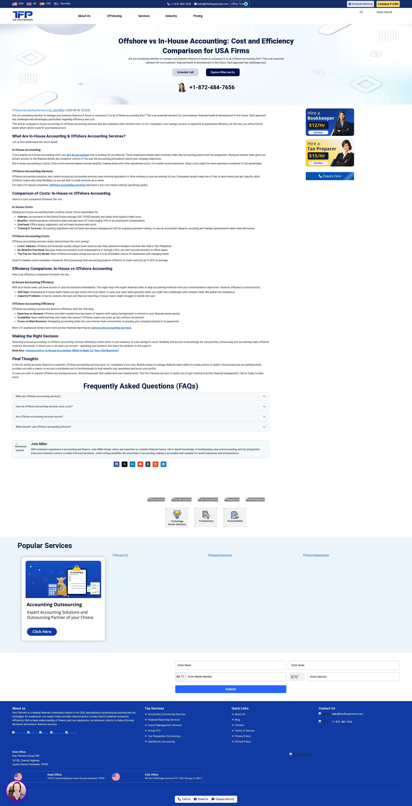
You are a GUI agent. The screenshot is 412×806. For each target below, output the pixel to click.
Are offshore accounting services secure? (39, 416)
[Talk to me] (16, 790)
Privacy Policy (243, 736)
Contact (239, 725)
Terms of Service (244, 730)
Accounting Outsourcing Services (167, 714)
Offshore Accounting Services (29, 110)
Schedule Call (185, 72)
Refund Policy (243, 741)
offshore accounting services (67, 185)
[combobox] (181, 676)
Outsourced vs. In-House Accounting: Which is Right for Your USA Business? (72, 350)
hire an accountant (77, 154)
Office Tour (238, 3)
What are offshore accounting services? (38, 396)
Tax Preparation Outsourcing (164, 736)
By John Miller (57, 110)
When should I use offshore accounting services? (43, 426)
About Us (240, 714)
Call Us (186, 799)
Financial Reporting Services (164, 719)
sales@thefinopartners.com (213, 3)
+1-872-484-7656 (180, 3)
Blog (237, 719)
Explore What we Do (223, 72)
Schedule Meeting (361, 3)
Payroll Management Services (165, 725)
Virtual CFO (154, 730)
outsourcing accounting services (111, 327)
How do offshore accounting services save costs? (44, 406)
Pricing (198, 16)
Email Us (203, 799)
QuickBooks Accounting (161, 741)
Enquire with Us (225, 799)
